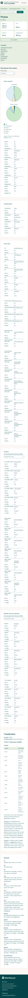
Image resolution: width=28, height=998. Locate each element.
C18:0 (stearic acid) (18, 321)
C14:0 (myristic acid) (18, 307)
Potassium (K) (17, 650)
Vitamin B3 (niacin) (18, 540)
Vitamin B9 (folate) (18, 572)
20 (14, 375)
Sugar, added (17, 221)
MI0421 (15, 552)
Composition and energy (6, 47)
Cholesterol (16, 291)
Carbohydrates (4, 51)
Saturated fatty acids (18, 248)
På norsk (24, 3)
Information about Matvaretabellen (9, 985)
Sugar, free (16, 228)
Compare (15, 39)
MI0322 (15, 473)
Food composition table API (8, 983)
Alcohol (15, 177)
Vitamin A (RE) (17, 470)
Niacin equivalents (18, 550)
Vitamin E (16, 506)
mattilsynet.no (5, 989)
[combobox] (8, 12)
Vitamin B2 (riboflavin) (18, 530)
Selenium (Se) (17, 698)
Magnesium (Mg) (17, 659)
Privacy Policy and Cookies (7, 987)
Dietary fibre (16, 159)
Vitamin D (16, 497)
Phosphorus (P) (17, 668)
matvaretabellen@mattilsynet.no (8, 995)
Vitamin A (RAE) (17, 461)
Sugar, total (16, 215)
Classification (4, 58)
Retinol (16, 479)
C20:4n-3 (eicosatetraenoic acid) (17, 393)
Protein (15, 168)
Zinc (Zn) (16, 689)
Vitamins (2, 52)
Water (15, 186)
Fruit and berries (4, 8)
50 (14, 179)
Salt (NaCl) (16, 623)
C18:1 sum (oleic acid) (18, 341)
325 (15, 718)
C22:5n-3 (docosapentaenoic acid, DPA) (18, 424)
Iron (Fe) (15, 680)
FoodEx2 (6, 821)
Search (20, 12)
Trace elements (4, 56)
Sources (2, 60)
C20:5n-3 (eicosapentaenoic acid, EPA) (18, 413)
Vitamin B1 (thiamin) (18, 519)
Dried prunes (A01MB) (15, 742)
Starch (15, 208)
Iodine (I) (16, 716)
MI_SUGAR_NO (17, 217)
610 (14, 143)
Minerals (2, 54)
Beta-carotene (18, 488)
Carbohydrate (17, 150)
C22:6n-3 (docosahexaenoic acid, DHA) (18, 435)
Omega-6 (16, 284)
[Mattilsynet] (8, 978)
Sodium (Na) (16, 641)
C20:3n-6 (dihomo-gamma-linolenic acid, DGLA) (18, 382)
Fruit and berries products (14, 8)
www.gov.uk (7, 911)
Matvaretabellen (9, 3)
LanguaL (6, 840)
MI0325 (15, 464)
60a (15, 598)
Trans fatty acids (17, 254)
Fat (14, 141)
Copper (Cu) (16, 707)
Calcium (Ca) (16, 632)
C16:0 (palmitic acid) (18, 314)
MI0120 (15, 625)
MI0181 (15, 152)
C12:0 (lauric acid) (18, 300)
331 (14, 210)
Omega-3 (16, 277)
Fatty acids (3, 49)
